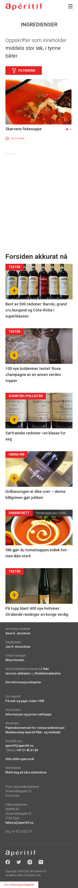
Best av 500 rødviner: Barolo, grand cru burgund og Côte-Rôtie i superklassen (36, 310)
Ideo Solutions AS (29, 875)
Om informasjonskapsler (23, 682)
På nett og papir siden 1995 (24, 701)
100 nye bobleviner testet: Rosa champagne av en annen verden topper (33, 374)
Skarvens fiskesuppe (23, 129)
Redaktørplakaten (48, 673)
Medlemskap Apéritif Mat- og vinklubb (32, 732)
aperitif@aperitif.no (19, 745)
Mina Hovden (14, 660)
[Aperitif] (23, 6)
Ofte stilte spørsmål (19, 759)
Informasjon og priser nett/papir (28, 714)
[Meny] (70, 6)
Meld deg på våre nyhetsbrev (26, 772)
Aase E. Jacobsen (18, 633)
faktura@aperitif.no (19, 822)
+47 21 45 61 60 (27, 750)
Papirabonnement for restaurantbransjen (35, 727)
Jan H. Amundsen (17, 646)
